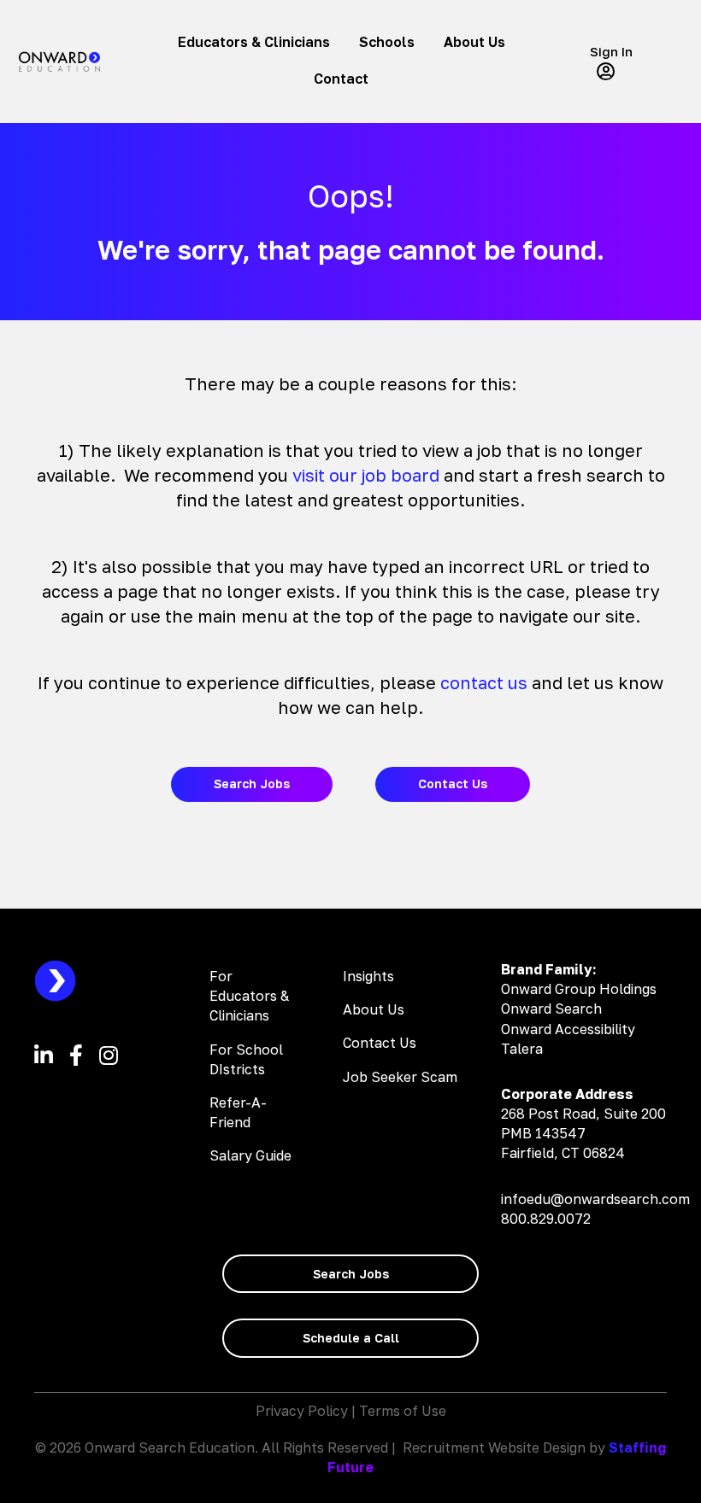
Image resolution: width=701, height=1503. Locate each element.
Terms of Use (402, 1410)
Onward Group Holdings (579, 988)
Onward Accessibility (568, 1029)
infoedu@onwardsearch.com (595, 1199)
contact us (483, 682)
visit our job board (365, 475)
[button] (624, 61)
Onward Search (551, 1008)
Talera (522, 1048)
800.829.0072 (546, 1218)
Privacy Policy (302, 1410)
